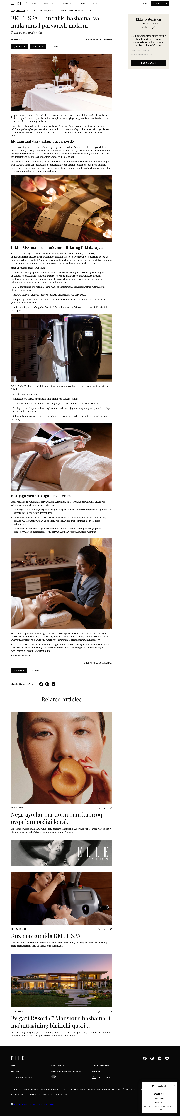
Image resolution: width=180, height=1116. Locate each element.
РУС (101, 1077)
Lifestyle (20, 11)
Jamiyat (81, 4)
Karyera (15, 1071)
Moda (35, 4)
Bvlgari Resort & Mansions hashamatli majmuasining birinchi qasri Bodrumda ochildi (61, 1025)
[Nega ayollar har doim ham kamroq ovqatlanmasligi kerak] (61, 758)
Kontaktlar (57, 1066)
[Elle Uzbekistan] (22, 3)
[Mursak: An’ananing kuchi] (61, 853)
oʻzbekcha (159, 1094)
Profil (145, 4)
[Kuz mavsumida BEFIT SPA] (61, 898)
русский (159, 1098)
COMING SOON (160, 4)
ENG (108, 1077)
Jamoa (14, 1066)
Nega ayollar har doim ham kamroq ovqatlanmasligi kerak (56, 817)
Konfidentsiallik (100, 1066)
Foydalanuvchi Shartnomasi (66, 1071)
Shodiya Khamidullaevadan (98, 39)
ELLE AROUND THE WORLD (23, 1077)
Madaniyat (65, 4)
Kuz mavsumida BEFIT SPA (46, 935)
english (159, 1103)
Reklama (96, 1071)
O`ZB (94, 1077)
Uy (12, 11)
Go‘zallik (49, 4)
